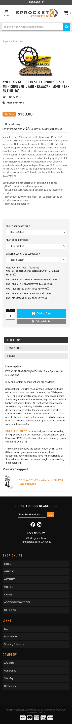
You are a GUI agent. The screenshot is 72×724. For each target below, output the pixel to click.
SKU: (5, 97)
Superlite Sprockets (13, 41)
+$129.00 (28, 293)
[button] (36, 27)
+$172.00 (26, 298)
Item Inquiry (14, 124)
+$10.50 (32, 273)
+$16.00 (31, 279)
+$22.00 (29, 284)
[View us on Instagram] (39, 525)
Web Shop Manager (36, 713)
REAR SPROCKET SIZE (17, 240)
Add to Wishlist (43, 321)
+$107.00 (26, 289)
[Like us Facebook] (32, 525)
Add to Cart (44, 313)
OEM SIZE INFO (14, 348)
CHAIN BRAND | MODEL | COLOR (22, 254)
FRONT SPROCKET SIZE (18, 226)
